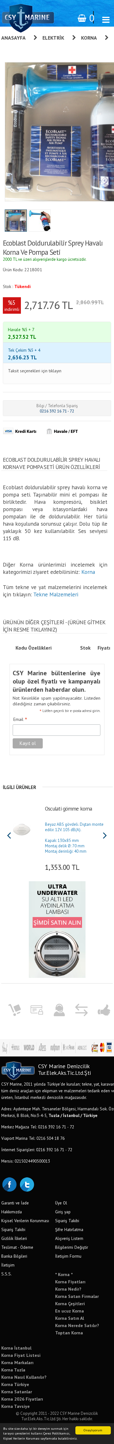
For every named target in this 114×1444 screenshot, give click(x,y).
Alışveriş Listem (69, 1238)
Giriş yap (63, 1212)
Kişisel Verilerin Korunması (25, 1220)
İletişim (8, 1265)
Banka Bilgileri (14, 1256)
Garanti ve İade (15, 1203)
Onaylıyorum (93, 1430)
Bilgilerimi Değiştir (71, 1247)
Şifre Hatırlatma (69, 1229)
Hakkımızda (11, 1212)
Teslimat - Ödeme (17, 1247)
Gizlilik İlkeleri (14, 1238)
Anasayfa (13, 38)
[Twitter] (27, 1184)
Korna (89, 38)
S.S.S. (6, 1274)
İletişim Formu (68, 1256)
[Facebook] (9, 1184)
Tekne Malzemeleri (55, 594)
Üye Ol (61, 1203)
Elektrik (53, 38)
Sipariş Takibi (13, 1229)
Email (20, 719)
